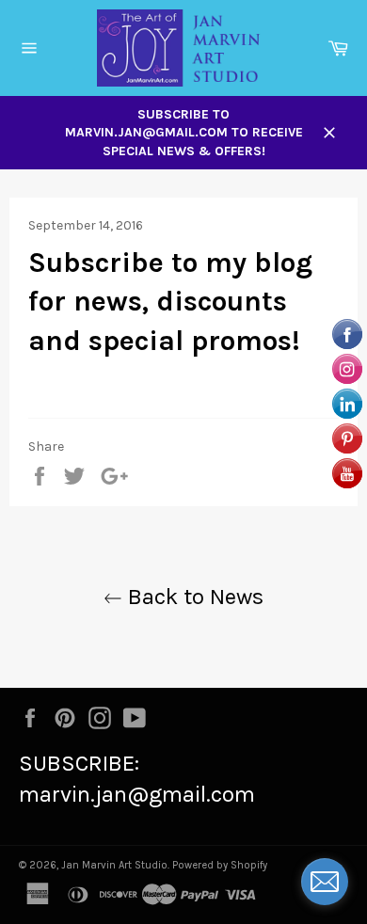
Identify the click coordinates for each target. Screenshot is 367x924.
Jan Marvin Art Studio (114, 865)
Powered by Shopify (219, 865)
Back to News (192, 596)
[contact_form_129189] (324, 881)
